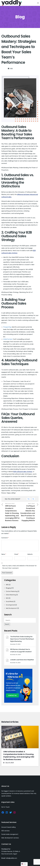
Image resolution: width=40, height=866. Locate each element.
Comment (5, 538)
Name (3, 554)
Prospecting (7, 327)
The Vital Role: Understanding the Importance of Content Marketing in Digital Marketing (22, 639)
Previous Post (12, 512)
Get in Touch (5, 807)
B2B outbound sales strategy (22, 471)
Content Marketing (11, 591)
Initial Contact (7, 339)
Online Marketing (11, 595)
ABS (11, 68)
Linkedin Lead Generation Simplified (22, 660)
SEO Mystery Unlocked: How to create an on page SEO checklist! (21, 651)
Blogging (8, 588)
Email (16, 554)
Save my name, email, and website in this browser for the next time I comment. (19, 567)
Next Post (27, 512)
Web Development (11, 608)
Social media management (9, 834)
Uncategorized (10, 605)
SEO (7, 598)
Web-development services (10, 838)
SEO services (5, 831)
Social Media (9, 601)
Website (30, 554)
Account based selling (8, 827)
